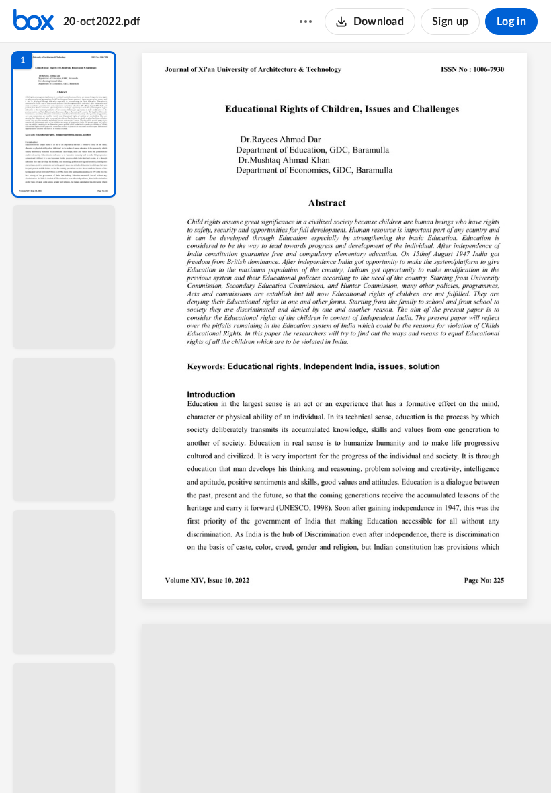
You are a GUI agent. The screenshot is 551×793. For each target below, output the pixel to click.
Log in (511, 21)
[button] (63, 124)
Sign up (450, 21)
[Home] (33, 21)
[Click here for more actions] (305, 21)
